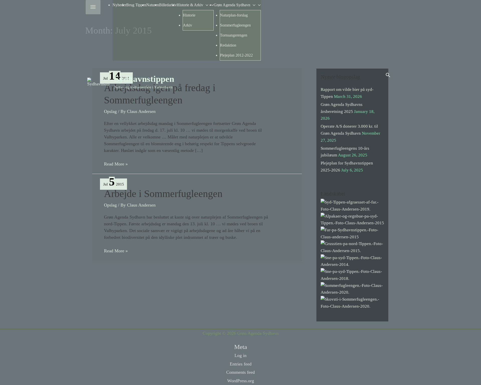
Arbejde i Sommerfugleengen (163, 193)
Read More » (116, 164)
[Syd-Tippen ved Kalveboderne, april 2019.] (352, 205)
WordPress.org (240, 380)
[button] (388, 75)
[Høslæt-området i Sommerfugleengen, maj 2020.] (352, 288)
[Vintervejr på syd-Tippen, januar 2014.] (352, 260)
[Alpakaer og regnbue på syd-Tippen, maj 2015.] (352, 219)
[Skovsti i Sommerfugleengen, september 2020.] (352, 302)
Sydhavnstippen (144, 79)
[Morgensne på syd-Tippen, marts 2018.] (352, 274)
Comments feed (240, 372)
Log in (240, 355)
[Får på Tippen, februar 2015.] (352, 233)
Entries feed (241, 363)
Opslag (110, 111)
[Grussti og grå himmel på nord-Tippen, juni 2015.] (352, 247)
